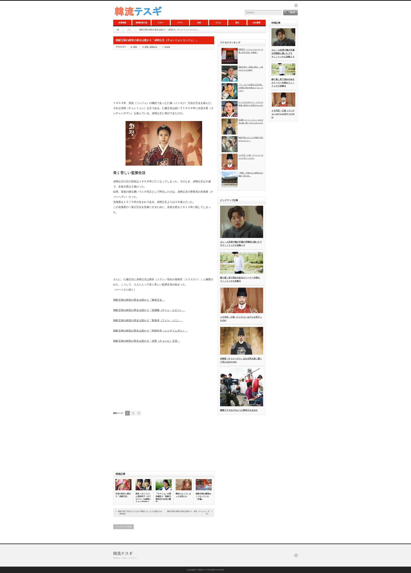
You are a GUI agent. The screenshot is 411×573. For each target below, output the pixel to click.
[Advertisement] (163, 75)
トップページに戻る (123, 527)
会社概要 (256, 22)
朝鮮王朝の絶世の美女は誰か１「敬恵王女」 (139, 300)
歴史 (237, 22)
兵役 (199, 22)
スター (161, 22)
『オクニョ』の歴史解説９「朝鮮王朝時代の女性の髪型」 (163, 498)
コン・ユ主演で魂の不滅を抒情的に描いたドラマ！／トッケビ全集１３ (282, 53)
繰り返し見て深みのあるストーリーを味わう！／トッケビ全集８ (282, 82)
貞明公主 (153, 47)
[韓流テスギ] (138, 15)
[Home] (118, 29)
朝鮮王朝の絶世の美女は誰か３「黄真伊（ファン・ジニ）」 (148, 320)
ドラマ (180, 22)
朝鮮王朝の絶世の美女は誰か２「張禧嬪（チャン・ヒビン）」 (149, 310)
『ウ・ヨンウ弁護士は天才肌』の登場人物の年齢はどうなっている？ (250, 88)
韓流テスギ (123, 553)
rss (296, 5)
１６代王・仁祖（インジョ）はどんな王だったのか (282, 113)
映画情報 (122, 22)
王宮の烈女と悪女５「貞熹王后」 (123, 495)
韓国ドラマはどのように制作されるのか (239, 410)
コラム (218, 22)
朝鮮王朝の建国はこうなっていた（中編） (203, 496)
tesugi (167, 47)
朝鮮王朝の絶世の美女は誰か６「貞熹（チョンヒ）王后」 (146, 341)
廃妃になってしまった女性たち (183, 495)
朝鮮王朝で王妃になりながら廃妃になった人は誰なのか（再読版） (140, 512)
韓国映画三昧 (141, 22)
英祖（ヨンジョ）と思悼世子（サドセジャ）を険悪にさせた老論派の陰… (143, 499)
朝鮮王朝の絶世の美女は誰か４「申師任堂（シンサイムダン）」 (150, 330)
